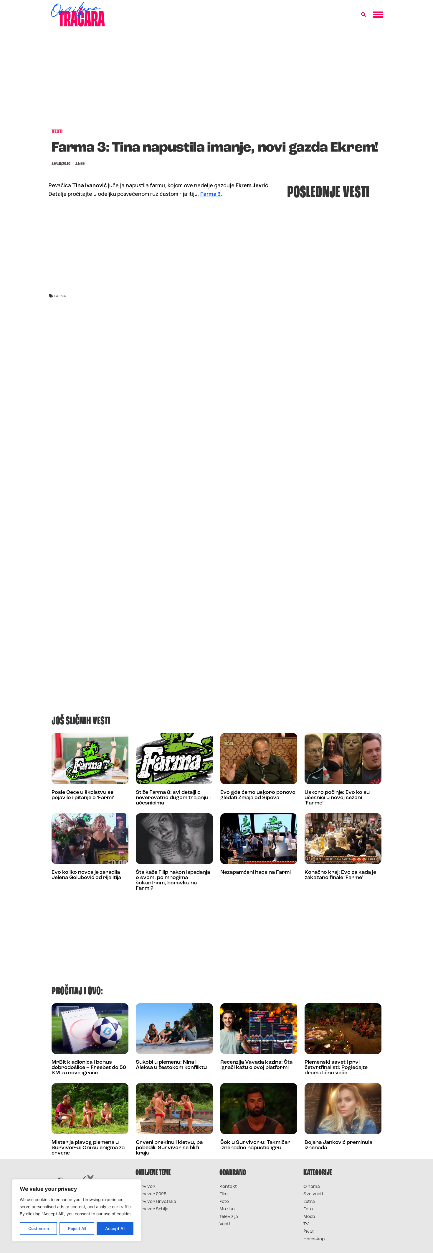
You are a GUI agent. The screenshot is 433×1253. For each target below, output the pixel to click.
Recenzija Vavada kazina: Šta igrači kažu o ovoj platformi (256, 1065)
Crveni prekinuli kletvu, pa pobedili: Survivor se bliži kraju (169, 1148)
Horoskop (314, 1239)
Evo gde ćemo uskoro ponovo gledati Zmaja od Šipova (257, 795)
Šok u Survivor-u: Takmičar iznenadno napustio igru (255, 1145)
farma (60, 296)
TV (306, 1224)
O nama (311, 1187)
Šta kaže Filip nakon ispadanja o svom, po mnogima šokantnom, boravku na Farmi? (173, 880)
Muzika (227, 1209)
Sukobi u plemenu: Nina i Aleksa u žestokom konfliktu (171, 1065)
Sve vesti (313, 1194)
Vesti (224, 1224)
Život (308, 1232)
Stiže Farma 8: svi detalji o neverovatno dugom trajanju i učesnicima (173, 798)
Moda (309, 1217)
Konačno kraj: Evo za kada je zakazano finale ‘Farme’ (340, 875)
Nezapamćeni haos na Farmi (255, 872)
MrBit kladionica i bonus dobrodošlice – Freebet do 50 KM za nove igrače (89, 1068)
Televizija (228, 1217)
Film (223, 1194)
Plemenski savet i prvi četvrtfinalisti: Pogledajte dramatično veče (336, 1068)
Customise (38, 1228)
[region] (76, 1210)
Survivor (145, 1187)
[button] (363, 15)
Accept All (115, 1228)
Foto (224, 1202)
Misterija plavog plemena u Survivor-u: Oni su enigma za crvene (88, 1148)
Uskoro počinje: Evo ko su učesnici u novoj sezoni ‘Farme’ (337, 798)
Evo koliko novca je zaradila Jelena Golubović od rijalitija (86, 875)
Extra (309, 1202)
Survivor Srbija (151, 1209)
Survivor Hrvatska (155, 1202)
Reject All (77, 1228)
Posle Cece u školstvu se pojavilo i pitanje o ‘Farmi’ (83, 795)
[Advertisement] (216, 81)
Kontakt (228, 1187)
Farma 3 (210, 193)
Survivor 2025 (150, 1194)
